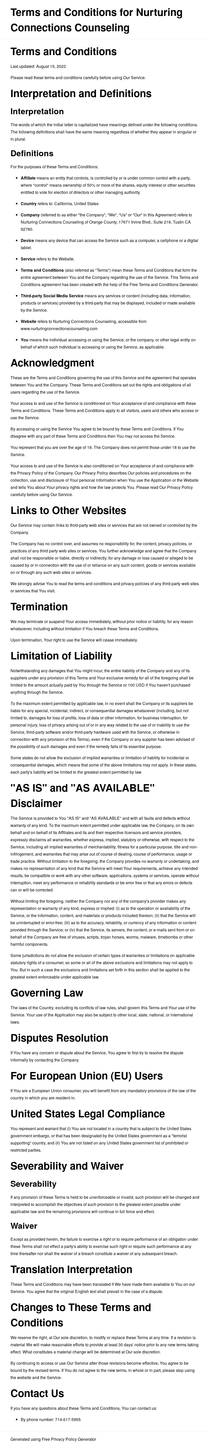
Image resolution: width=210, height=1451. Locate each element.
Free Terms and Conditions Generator (163, 284)
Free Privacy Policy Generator (69, 1439)
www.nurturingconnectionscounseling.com (59, 328)
